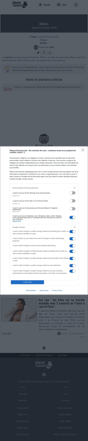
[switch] (72, 192)
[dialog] (44, 220)
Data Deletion (31, 290)
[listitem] (44, 188)
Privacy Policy (57, 290)
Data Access (44, 290)
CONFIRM (27, 282)
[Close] (83, 151)
